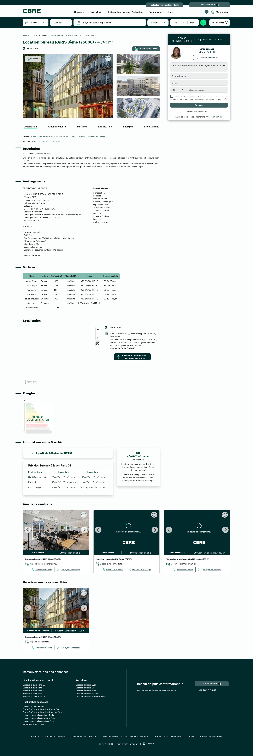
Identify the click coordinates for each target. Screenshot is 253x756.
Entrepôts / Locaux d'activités (125, 11)
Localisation (105, 126)
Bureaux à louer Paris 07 (34, 693)
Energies (128, 126)
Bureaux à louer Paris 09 (34, 684)
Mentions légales (110, 736)
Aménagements (57, 126)
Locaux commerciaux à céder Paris (38, 720)
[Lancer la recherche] (203, 22)
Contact (190, 736)
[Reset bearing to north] (98, 338)
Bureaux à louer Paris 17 (34, 687)
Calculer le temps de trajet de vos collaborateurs (134, 357)
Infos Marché (151, 126)
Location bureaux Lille (85, 687)
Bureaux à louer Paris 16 (34, 690)
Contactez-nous (207, 4)
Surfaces (82, 126)
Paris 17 (46, 141)
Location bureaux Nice (86, 690)
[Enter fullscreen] (98, 344)
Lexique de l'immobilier (55, 736)
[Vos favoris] (206, 12)
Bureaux (79, 11)
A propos (35, 736)
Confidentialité (174, 736)
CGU (209, 111)
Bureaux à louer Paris (65, 136)
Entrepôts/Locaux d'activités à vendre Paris (42, 712)
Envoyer (199, 105)
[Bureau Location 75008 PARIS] (68, 86)
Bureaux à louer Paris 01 (34, 696)
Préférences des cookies (211, 736)
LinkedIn (150, 743)
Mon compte (223, 11)
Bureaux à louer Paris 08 (42, 136)
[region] (62, 355)
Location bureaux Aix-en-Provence (91, 696)
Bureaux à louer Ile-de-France (91, 136)
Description (30, 126)
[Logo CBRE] (46, 11)
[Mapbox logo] (30, 382)
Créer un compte (215, 116)
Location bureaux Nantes (87, 693)
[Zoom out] (98, 334)
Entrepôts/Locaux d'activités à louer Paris (41, 709)
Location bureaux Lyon (86, 684)
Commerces (155, 11)
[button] (37, 22)
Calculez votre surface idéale (165, 4)
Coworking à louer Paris (33, 723)
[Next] (84, 530)
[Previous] (27, 530)
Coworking (96, 11)
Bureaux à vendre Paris (33, 706)
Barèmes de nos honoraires (84, 736)
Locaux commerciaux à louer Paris (38, 715)
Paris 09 (36, 141)
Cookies (157, 736)
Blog (170, 11)
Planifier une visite (148, 48)
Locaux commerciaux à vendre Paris (39, 717)
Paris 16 (56, 141)
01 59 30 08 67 (207, 690)
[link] (42, 569)
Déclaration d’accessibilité (136, 736)
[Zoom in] (98, 329)
